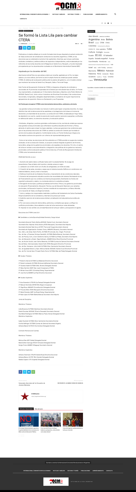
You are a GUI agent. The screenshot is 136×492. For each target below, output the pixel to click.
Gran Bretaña (93, 62)
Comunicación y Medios (104, 46)
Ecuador (91, 55)
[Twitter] (111, 23)
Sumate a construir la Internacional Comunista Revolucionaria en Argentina (68, 462)
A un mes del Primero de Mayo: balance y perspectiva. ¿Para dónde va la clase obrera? (50, 430)
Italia (95, 67)
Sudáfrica (99, 76)
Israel (91, 67)
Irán (112, 64)
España (91, 59)
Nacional (25, 28)
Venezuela (100, 80)
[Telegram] (108, 23)
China (107, 43)
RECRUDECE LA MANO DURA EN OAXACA (70, 383)
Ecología (99, 52)
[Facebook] (102, 23)
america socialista (105, 36)
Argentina (94, 39)
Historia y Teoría (73, 14)
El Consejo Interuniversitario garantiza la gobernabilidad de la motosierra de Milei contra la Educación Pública (29, 430)
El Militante (24, 43)
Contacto (23, 19)
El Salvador (108, 55)
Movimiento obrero (35, 28)
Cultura (92, 52)
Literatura (109, 67)
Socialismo (92, 77)
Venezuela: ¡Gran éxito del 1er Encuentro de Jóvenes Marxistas (32, 384)
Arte (103, 39)
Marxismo (92, 71)
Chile (102, 42)
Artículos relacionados (26, 409)
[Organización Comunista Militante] (68, 6)
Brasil (91, 42)
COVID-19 (92, 49)
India (109, 61)
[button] (115, 14)
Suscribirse (91, 99)
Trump (104, 77)
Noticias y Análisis (58, 14)
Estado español (101, 58)
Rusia (111, 74)
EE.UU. (98, 55)
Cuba (109, 49)
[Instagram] (105, 23)
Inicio (20, 28)
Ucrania (110, 77)
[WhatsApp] (33, 48)
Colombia (92, 46)
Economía (106, 52)
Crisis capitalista (101, 49)
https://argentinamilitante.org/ (38, 396)
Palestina (92, 74)
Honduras (102, 61)
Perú (99, 74)
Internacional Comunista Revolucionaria (34, 14)
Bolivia (109, 39)
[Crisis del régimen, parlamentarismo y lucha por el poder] (73, 420)
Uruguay (91, 80)
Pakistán (110, 71)
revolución (105, 74)
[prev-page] (20, 435)
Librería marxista (101, 14)
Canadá (97, 42)
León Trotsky (102, 67)
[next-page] (23, 435)
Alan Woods (93, 36)
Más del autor (39, 409)
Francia (111, 59)
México (101, 70)
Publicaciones (88, 14)
